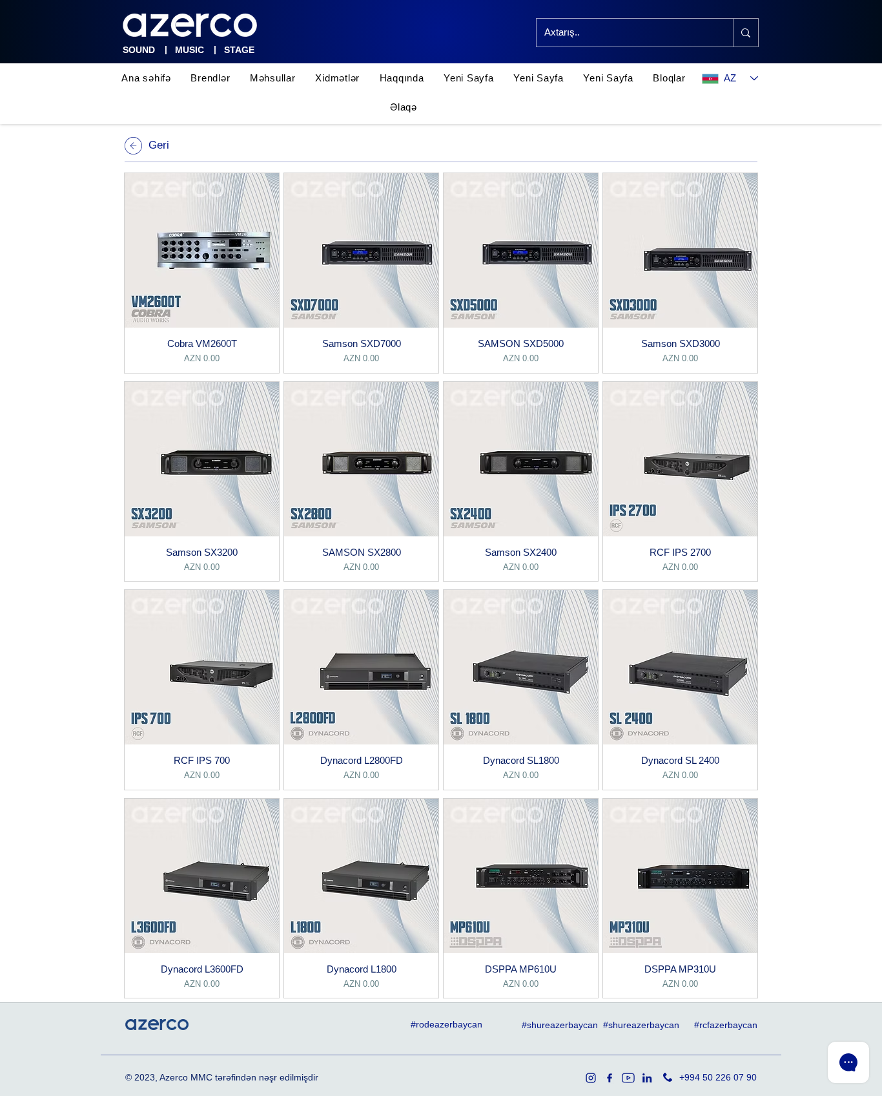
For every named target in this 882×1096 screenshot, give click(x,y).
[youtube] (628, 1077)
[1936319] (590, 1077)
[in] (647, 1077)
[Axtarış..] (745, 33)
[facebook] (609, 1077)
